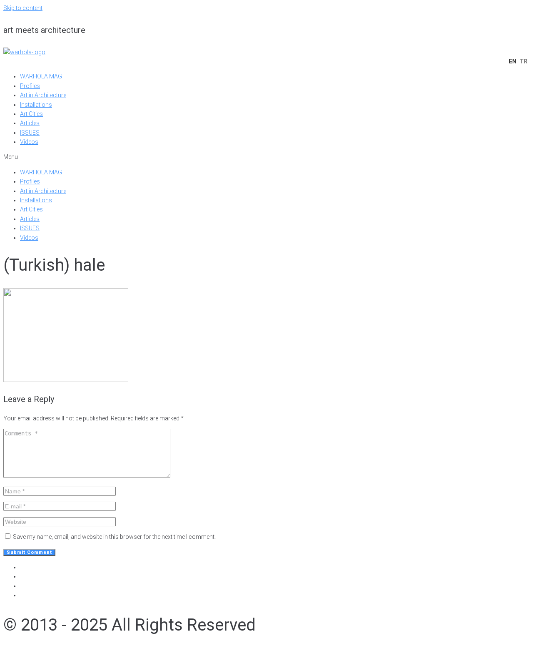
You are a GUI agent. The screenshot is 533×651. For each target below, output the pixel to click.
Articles (30, 123)
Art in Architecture (43, 95)
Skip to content (22, 8)
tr (524, 61)
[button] (266, 156)
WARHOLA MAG (41, 76)
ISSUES (30, 132)
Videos (29, 141)
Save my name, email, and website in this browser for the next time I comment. (114, 536)
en (512, 61)
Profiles (30, 86)
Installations (36, 104)
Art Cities (31, 114)
